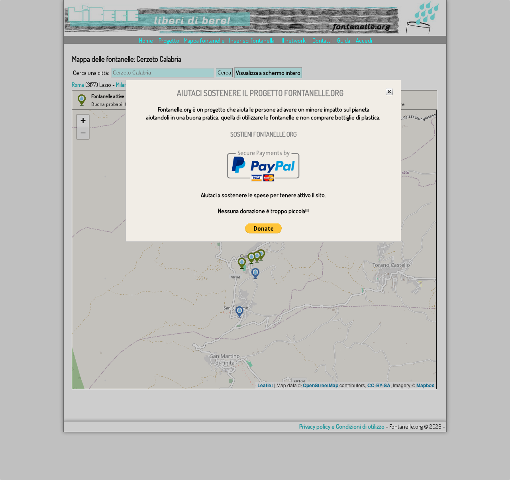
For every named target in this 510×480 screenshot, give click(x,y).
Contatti (322, 40)
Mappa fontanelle (204, 40)
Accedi (364, 40)
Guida (343, 40)
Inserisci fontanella (252, 40)
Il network (294, 40)
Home (146, 40)
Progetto (169, 40)
